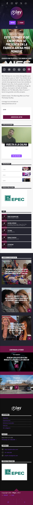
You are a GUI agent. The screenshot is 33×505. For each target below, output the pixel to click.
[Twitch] (16, 3)
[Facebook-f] (7, 3)
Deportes (5, 418)
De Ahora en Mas (7, 168)
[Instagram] (12, 3)
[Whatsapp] (26, 3)
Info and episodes (16, 156)
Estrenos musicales (8, 423)
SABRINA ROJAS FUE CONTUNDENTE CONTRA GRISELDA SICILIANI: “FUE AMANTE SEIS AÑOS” (16, 327)
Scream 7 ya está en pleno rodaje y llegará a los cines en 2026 (16, 360)
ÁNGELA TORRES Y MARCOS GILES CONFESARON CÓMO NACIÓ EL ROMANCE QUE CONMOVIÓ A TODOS (16, 299)
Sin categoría (6, 428)
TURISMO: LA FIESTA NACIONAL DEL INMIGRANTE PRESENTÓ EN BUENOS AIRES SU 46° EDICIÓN (17, 271)
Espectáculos (13, 34)
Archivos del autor (16, 117)
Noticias (21, 34)
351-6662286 (8, 452)
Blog (13, 495)
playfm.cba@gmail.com (11, 455)
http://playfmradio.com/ (11, 449)
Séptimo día (6, 173)
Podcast (6, 495)
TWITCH (12, 22)
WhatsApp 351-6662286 (8, 439)
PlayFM (13, 58)
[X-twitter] (21, 3)
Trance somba (7, 179)
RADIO (21, 22)
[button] (16, 26)
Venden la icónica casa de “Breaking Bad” (17, 382)
